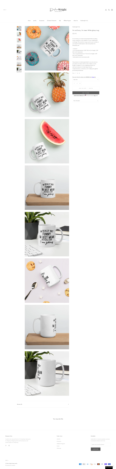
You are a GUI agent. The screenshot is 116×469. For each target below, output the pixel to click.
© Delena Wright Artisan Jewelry (11, 463)
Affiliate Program (67, 20)
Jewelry (34, 20)
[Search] (109, 10)
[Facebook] (75, 73)
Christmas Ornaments (51, 20)
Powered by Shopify (10, 465)
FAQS (58, 446)
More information (77, 100)
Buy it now (86, 93)
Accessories (41, 20)
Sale (60, 20)
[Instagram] (9, 445)
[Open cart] (112, 10)
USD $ (4, 9)
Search (58, 439)
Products (59, 441)
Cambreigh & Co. (84, 20)
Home (29, 20)
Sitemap (59, 448)
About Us (76, 20)
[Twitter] (77, 73)
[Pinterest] (79, 73)
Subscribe (95, 449)
